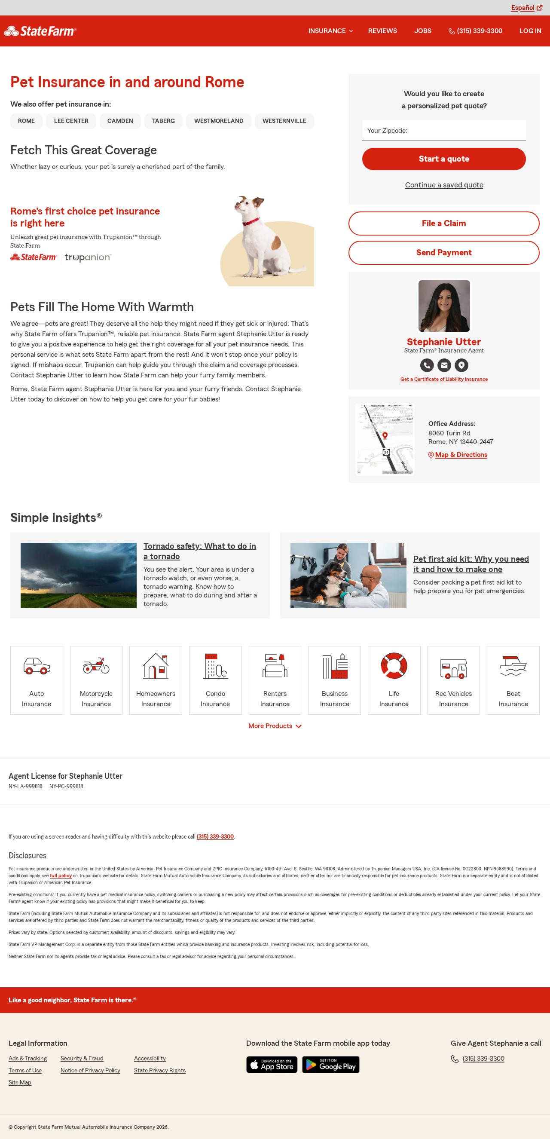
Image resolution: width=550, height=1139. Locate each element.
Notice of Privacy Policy (90, 1071)
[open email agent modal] (444, 366)
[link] (40, 31)
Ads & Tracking (28, 1059)
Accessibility (150, 1059)
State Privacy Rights (160, 1071)
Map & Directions (461, 454)
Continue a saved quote (444, 185)
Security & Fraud (82, 1059)
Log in (530, 31)
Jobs (422, 31)
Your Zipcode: (387, 130)
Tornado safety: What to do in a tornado (200, 551)
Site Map (20, 1083)
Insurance (327, 31)
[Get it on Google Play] (331, 1064)
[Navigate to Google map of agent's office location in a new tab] (461, 365)
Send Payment (444, 252)
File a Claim (444, 223)
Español (523, 7)
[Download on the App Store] (272, 1064)
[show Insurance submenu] (349, 31)
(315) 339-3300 (479, 31)
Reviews (382, 31)
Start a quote (444, 159)
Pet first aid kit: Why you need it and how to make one (471, 564)
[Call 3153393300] (427, 365)
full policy (61, 875)
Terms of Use (25, 1071)
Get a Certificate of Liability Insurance (444, 379)
